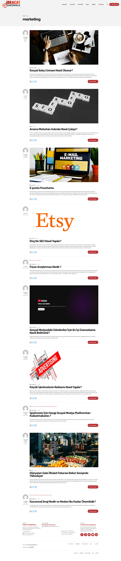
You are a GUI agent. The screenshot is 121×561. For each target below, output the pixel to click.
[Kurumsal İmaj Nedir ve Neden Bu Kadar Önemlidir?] (64, 495)
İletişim (94, 4)
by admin (25, 95)
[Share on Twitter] (33, 82)
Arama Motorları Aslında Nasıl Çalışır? (53, 129)
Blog (87, 4)
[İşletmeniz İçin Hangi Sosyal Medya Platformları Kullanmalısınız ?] (64, 406)
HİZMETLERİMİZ (85, 543)
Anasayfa (64, 4)
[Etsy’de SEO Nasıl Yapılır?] (64, 220)
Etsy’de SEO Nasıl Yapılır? (45, 241)
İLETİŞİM (96, 543)
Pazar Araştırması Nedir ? (45, 267)
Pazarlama (33, 185)
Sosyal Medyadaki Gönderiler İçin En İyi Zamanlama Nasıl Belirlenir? (62, 331)
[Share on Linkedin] (36, 82)
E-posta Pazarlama (42, 188)
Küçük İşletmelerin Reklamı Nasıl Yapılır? (56, 387)
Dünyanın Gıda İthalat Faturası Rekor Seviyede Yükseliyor (59, 474)
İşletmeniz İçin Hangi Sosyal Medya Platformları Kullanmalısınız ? (60, 414)
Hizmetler (80, 4)
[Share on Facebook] (31, 82)
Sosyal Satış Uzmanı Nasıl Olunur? (51, 70)
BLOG (91, 543)
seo (32, 126)
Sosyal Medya (33, 67)
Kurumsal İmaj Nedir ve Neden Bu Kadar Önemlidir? (63, 501)
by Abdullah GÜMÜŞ (25, 38)
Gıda (32, 470)
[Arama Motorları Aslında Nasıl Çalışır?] (64, 106)
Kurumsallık (33, 264)
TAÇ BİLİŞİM (31, 547)
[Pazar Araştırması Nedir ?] (64, 260)
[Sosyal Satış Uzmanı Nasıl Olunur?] (64, 47)
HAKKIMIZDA (77, 543)
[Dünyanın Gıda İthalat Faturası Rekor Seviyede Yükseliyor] (64, 450)
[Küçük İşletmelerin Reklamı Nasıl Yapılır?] (64, 365)
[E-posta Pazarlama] (64, 165)
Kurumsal (72, 4)
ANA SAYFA (71, 543)
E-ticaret (33, 238)
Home (24, 16)
